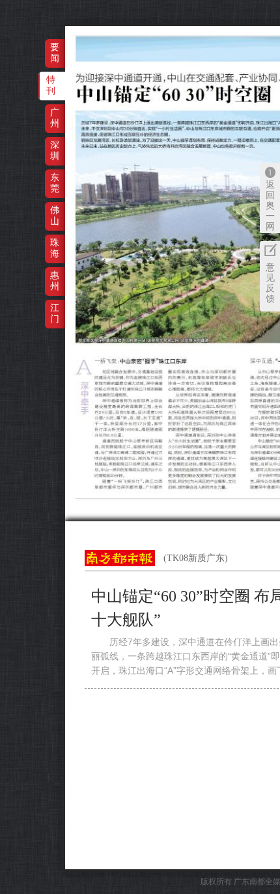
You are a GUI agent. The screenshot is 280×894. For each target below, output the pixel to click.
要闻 (54, 52)
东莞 (54, 183)
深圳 (54, 150)
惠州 (54, 280)
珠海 (54, 248)
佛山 (54, 215)
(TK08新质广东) (195, 558)
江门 (54, 313)
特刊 (50, 85)
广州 (54, 117)
